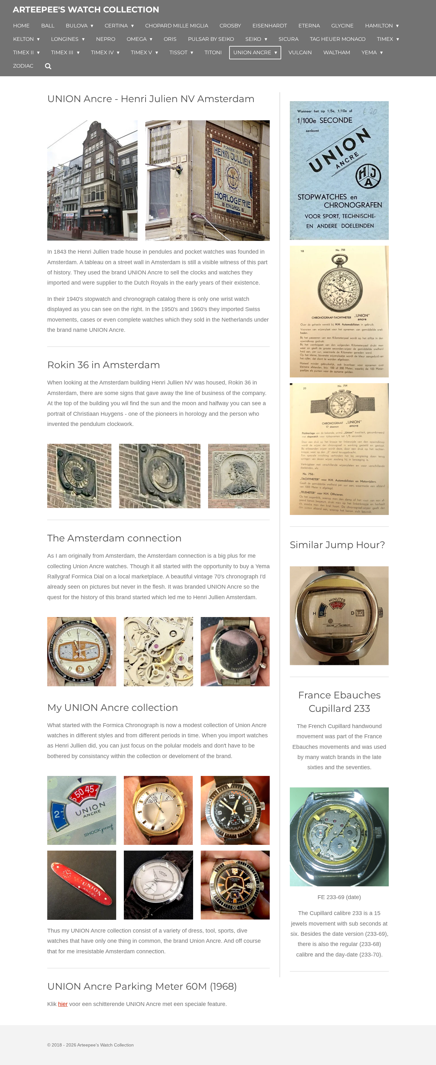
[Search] (48, 66)
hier (63, 1004)
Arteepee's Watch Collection (86, 9)
